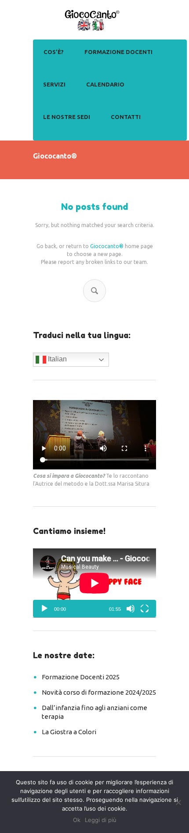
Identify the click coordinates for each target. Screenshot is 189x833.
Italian (56, 359)
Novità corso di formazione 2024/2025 (99, 692)
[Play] (44, 608)
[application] (94, 583)
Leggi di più (100, 819)
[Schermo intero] (144, 608)
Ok (76, 819)
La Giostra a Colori (69, 732)
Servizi (54, 84)
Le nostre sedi (66, 117)
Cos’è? (54, 52)
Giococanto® (107, 246)
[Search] (94, 291)
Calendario (105, 84)
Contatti (126, 117)
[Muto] (130, 608)
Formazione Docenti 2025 (81, 677)
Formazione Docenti (118, 52)
